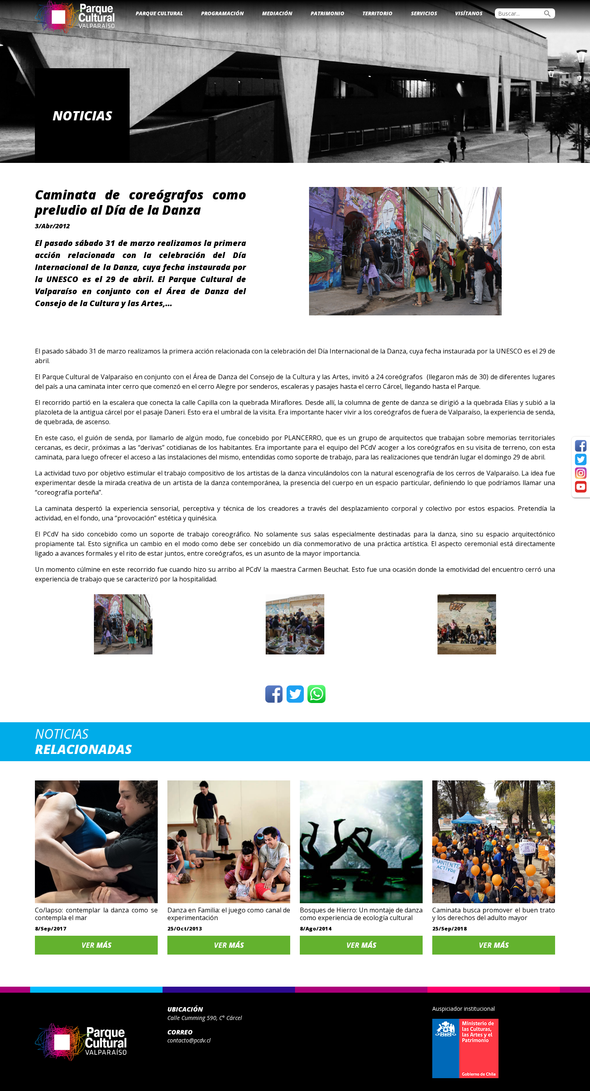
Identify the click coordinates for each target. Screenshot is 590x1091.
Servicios (424, 13)
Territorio (377, 13)
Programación (222, 13)
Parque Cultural (159, 13)
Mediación (277, 13)
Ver (96, 945)
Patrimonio (327, 13)
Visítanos (468, 13)
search (547, 13)
